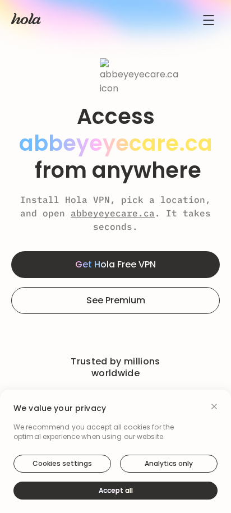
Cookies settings (62, 463)
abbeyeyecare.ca (113, 213)
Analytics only (169, 463)
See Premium (115, 300)
